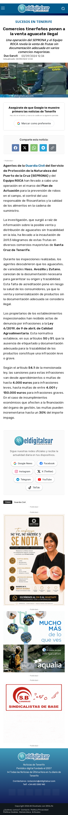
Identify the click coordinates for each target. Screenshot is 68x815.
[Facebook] (12, 792)
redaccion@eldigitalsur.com (41, 781)
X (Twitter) (47, 471)
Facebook (49, 463)
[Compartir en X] (24, 147)
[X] (47, 792)
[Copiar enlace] (52, 147)
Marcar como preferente (36, 123)
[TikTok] (38, 792)
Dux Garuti (11, 56)
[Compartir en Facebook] (15, 147)
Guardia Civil (35, 166)
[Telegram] (29, 792)
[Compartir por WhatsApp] (34, 147)
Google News (25, 463)
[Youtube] (56, 792)
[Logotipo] (34, 8)
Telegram (26, 479)
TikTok (36, 487)
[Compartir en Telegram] (43, 147)
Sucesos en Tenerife (33, 22)
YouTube (47, 479)
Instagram (24, 471)
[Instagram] (21, 792)
